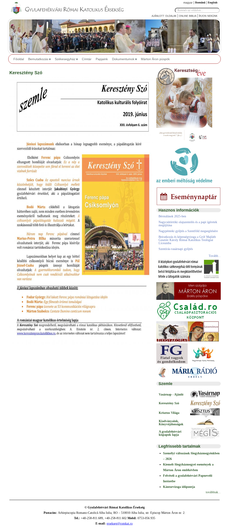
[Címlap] (70, 8)
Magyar (188, 2)
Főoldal (18, 59)
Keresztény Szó (169, 403)
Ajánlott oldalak (164, 15)
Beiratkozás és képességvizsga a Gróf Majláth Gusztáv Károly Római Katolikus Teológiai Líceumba (187, 240)
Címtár (86, 59)
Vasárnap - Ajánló (171, 394)
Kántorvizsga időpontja (179, 487)
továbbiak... (213, 492)
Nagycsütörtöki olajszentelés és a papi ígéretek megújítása (188, 223)
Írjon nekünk (208, 15)
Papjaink (102, 59)
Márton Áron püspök (155, 59)
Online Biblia (187, 15)
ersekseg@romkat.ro (120, 523)
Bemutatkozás (38, 59)
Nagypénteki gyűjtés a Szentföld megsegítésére (188, 231)
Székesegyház (65, 59)
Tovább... (215, 256)
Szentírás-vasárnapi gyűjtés (176, 249)
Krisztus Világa (169, 413)
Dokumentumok (123, 59)
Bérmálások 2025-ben (172, 216)
